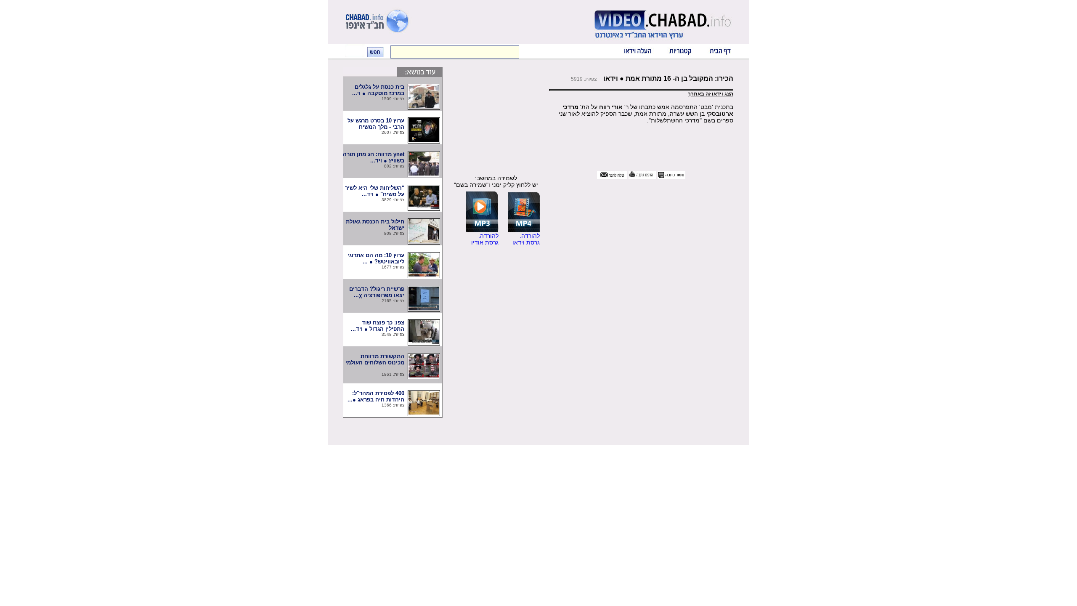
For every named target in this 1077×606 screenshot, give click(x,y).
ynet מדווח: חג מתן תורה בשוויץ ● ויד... (373, 157)
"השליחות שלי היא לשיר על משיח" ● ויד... (374, 191)
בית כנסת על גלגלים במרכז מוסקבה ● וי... (378, 90)
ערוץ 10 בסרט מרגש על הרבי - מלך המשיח (375, 123)
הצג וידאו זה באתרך (710, 94)
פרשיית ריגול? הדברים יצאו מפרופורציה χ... (376, 292)
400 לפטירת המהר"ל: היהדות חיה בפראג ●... (376, 396)
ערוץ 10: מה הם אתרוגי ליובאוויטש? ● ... (376, 258)
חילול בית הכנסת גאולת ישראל (375, 224)
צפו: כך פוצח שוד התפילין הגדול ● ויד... (377, 325)
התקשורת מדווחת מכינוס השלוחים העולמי (374, 362)
